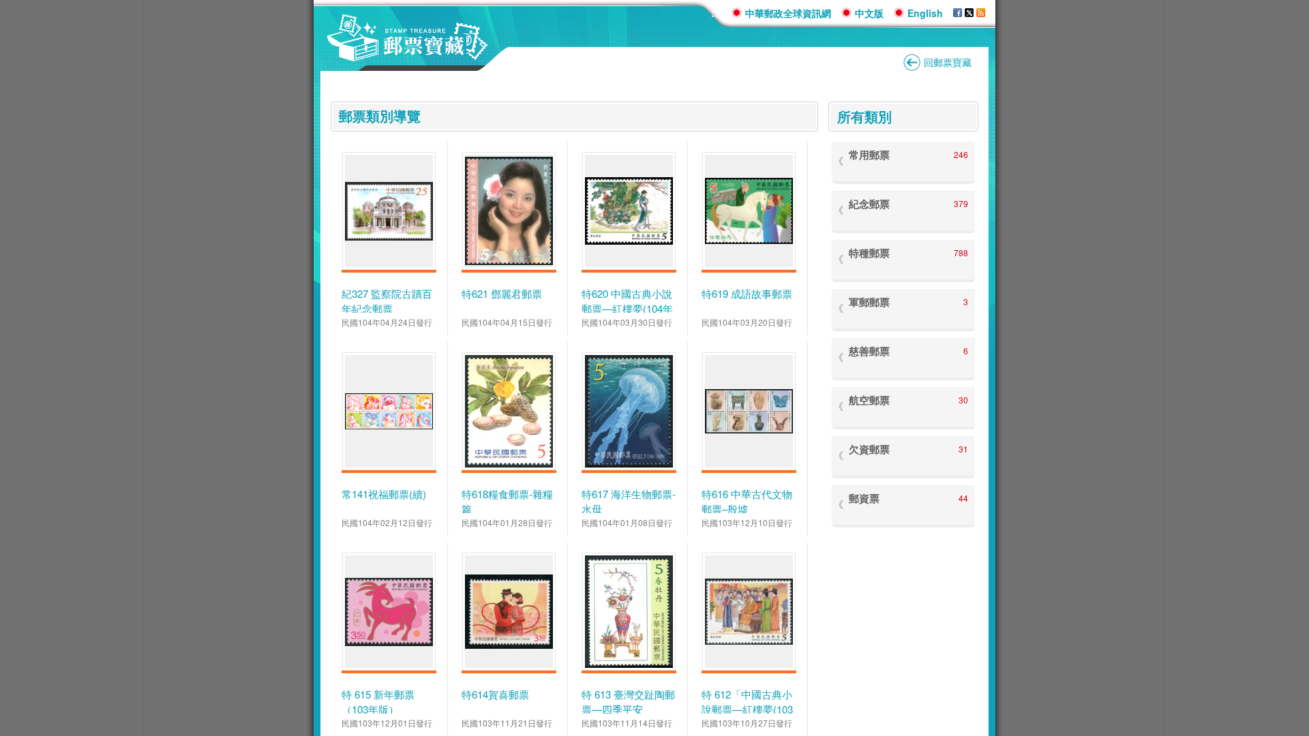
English (925, 13)
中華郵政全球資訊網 (788, 13)
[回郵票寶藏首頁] (407, 54)
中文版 (869, 13)
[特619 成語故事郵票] (749, 211)
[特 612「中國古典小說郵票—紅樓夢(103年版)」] (749, 612)
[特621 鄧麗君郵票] (509, 211)
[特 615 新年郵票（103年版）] (389, 612)
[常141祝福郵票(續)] (389, 411)
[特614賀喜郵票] (509, 611)
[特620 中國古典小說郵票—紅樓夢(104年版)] (629, 210)
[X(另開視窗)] (969, 13)
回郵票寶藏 (948, 62)
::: (716, 12)
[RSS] (980, 13)
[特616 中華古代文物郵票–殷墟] (749, 411)
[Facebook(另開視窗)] (957, 13)
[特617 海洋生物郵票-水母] (629, 411)
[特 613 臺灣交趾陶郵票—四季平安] (629, 611)
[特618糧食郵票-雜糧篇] (509, 411)
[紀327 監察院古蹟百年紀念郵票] (389, 211)
